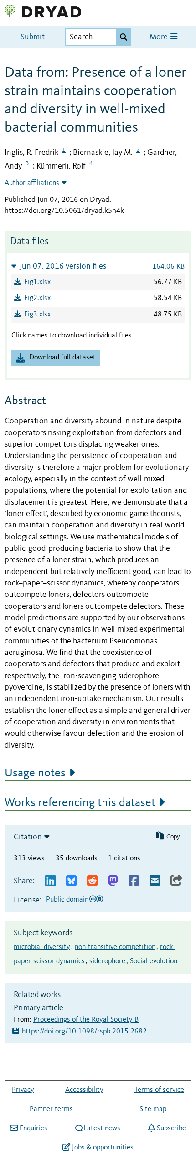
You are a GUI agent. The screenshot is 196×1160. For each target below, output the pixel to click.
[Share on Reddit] (92, 881)
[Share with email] (155, 881)
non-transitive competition (115, 947)
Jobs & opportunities (102, 1147)
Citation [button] (28, 837)
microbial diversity (42, 947)
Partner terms (51, 1109)
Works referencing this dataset (80, 803)
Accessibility (84, 1090)
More (160, 37)
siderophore (107, 961)
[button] (98, 266)
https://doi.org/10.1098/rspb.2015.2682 (84, 1031)
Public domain (67, 899)
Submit (33, 37)
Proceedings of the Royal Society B (86, 1019)
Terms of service (159, 1090)
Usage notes (35, 773)
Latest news (101, 1128)
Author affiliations (32, 183)
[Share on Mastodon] (113, 881)
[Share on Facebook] (134, 881)
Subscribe (171, 1128)
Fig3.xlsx (37, 314)
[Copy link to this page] (176, 881)
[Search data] (123, 37)
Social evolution (153, 961)
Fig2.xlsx (37, 298)
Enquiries (33, 1128)
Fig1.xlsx (37, 282)
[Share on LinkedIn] (50, 881)
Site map (152, 1109)
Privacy (23, 1090)
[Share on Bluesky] (71, 881)
